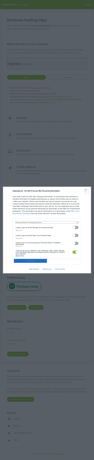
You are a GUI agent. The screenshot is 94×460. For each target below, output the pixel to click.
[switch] (75, 227)
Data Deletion (34, 269)
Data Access (47, 269)
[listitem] (47, 222)
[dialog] (47, 230)
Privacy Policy (60, 269)
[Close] (86, 191)
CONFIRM (30, 261)
